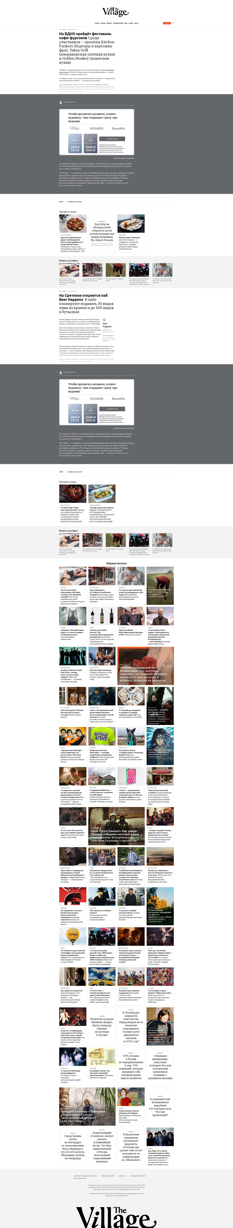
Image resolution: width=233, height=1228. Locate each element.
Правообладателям (108, 1176)
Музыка (63, 747)
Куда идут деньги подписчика (124, 158)
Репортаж (63, 587)
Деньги (63, 948)
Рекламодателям (80, 1178)
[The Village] (116, 13)
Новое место (101, 221)
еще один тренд (152, 908)
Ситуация (92, 747)
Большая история (125, 664)
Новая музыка (152, 707)
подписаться (112, 139)
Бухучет (92, 627)
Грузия (91, 868)
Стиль (130, 23)
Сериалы (63, 627)
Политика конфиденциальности (85, 1176)
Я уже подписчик (69, 102)
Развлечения (118, 23)
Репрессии (63, 908)
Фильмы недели (94, 707)
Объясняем (151, 587)
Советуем (121, 707)
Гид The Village (94, 587)
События (121, 1108)
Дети (136, 23)
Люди (103, 23)
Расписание (93, 908)
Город (97, 23)
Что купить (122, 627)
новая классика (65, 667)
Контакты (122, 1176)
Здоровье (121, 587)
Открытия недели (66, 235)
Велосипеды (122, 868)
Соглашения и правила (138, 1176)
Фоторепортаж (95, 828)
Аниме (149, 747)
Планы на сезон (65, 505)
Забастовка (93, 787)
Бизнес (109, 23)
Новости (101, 1016)
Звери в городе (123, 747)
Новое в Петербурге (95, 505)
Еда (125, 23)
